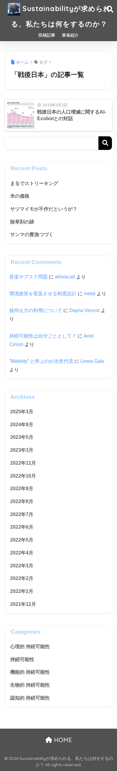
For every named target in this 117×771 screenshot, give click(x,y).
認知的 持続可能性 (30, 697)
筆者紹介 (70, 35)
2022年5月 (21, 539)
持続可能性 (22, 659)
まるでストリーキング (34, 183)
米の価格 (19, 196)
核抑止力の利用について (35, 310)
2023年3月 (21, 450)
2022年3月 (21, 565)
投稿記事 (46, 35)
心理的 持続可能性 (30, 646)
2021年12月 (23, 604)
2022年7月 (21, 514)
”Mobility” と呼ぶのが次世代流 (41, 361)
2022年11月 (23, 463)
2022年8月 (21, 501)
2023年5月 (21, 437)
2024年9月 (21, 424)
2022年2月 (21, 578)
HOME (62, 740)
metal (89, 293)
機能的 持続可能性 (30, 672)
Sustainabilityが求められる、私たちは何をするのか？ (61, 16)
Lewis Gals (92, 361)
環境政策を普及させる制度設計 (42, 293)
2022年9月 (21, 488)
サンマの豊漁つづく (31, 234)
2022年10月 (23, 475)
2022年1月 (21, 591)
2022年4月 (21, 552)
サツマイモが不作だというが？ (43, 208)
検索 (105, 143)
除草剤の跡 (22, 221)
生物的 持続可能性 (30, 685)
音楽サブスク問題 (28, 276)
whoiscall (65, 276)
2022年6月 (21, 527)
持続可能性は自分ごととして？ (42, 335)
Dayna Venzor (84, 310)
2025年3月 (21, 411)
